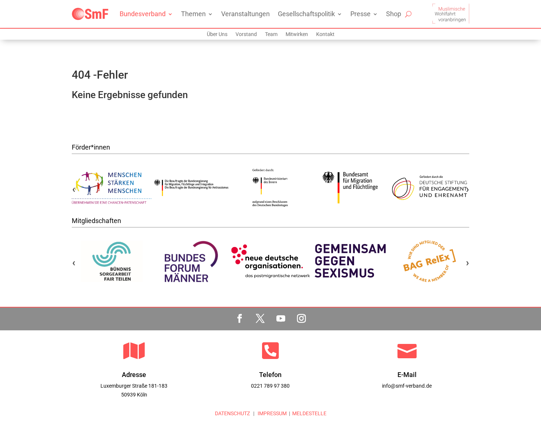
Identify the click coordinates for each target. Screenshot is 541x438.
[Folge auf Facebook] (239, 318)
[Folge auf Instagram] (301, 318)
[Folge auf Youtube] (281, 318)
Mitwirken (297, 34)
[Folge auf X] (260, 318)
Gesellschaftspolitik (306, 14)
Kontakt (325, 34)
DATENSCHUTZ (232, 413)
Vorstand (246, 34)
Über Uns (217, 34)
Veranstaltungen (245, 14)
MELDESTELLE (309, 413)
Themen (193, 14)
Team (271, 34)
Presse (360, 14)
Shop (393, 14)
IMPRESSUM (272, 413)
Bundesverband (143, 14)
